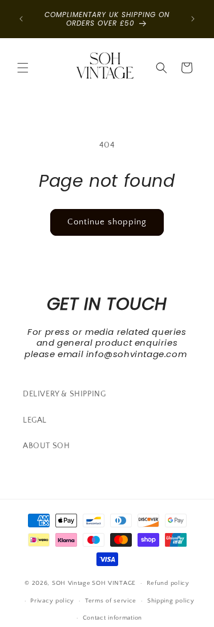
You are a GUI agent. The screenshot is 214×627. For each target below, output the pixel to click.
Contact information (112, 617)
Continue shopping (107, 222)
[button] (22, 67)
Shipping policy (171, 600)
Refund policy (168, 583)
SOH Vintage (71, 583)
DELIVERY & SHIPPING (64, 394)
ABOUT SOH (46, 445)
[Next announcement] (192, 18)
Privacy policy (52, 600)
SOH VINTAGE (114, 583)
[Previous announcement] (21, 18)
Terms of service (110, 600)
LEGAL (35, 420)
